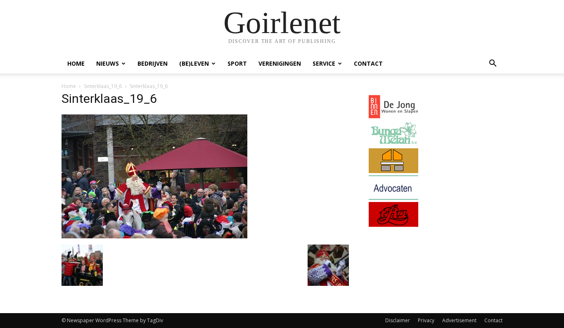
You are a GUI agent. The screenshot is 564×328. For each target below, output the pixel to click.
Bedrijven (152, 63)
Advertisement (459, 320)
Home (76, 63)
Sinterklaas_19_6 (103, 86)
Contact (368, 63)
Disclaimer (397, 320)
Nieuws (107, 63)
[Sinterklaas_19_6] (154, 236)
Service (324, 63)
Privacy (426, 320)
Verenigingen (279, 63)
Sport (237, 63)
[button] (492, 64)
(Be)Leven (194, 63)
